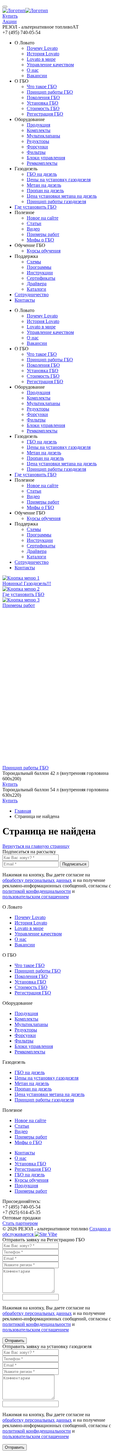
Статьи (34, 223)
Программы (39, 267)
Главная (23, 810)
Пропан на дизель (45, 190)
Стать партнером (20, 1223)
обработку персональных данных (37, 880)
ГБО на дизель (42, 174)
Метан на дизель (44, 185)
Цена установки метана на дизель (62, 196)
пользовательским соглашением (35, 896)
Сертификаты (41, 278)
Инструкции (40, 272)
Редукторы (38, 141)
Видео (33, 228)
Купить (10, 784)
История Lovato (43, 53)
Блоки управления (46, 157)
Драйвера (37, 283)
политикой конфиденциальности (36, 891)
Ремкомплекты (42, 163)
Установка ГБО (42, 103)
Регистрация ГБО (45, 113)
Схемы (34, 261)
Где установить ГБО (36, 207)
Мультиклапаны (43, 135)
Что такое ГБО (42, 86)
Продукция (38, 124)
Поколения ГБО (43, 97)
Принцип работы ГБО (50, 92)
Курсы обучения (43, 250)
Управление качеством (50, 64)
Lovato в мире (41, 59)
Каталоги (36, 289)
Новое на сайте (42, 217)
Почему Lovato (42, 48)
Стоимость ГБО (43, 108)
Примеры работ (43, 234)
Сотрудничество (32, 294)
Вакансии (37, 75)
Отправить (14, 1340)
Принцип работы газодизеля (56, 201)
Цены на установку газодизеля (59, 179)
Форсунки (37, 146)
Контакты (25, 300)
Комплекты (38, 130)
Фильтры (36, 152)
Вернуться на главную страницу (36, 846)
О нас (33, 70)
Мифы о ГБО (40, 239)
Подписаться (74, 864)
